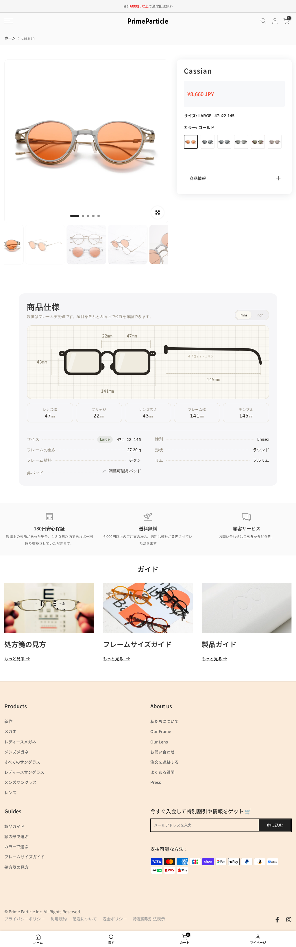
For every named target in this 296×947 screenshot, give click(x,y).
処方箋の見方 (25, 644)
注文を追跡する (164, 762)
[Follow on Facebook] (277, 919)
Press (155, 782)
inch (260, 314)
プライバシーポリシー (24, 919)
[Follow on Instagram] (289, 919)
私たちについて (164, 721)
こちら (248, 536)
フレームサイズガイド (137, 644)
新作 (8, 721)
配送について (85, 919)
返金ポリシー (115, 919)
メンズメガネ (16, 752)
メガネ (10, 731)
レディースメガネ (20, 742)
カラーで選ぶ (16, 846)
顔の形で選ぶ (16, 836)
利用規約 (59, 919)
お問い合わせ (162, 752)
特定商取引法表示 (149, 919)
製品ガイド (219, 644)
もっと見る (14, 659)
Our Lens (159, 742)
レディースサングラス (24, 772)
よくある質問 (162, 772)
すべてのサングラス (22, 762)
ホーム (10, 38)
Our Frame (160, 731)
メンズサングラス (20, 782)
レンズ (10, 792)
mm (243, 314)
